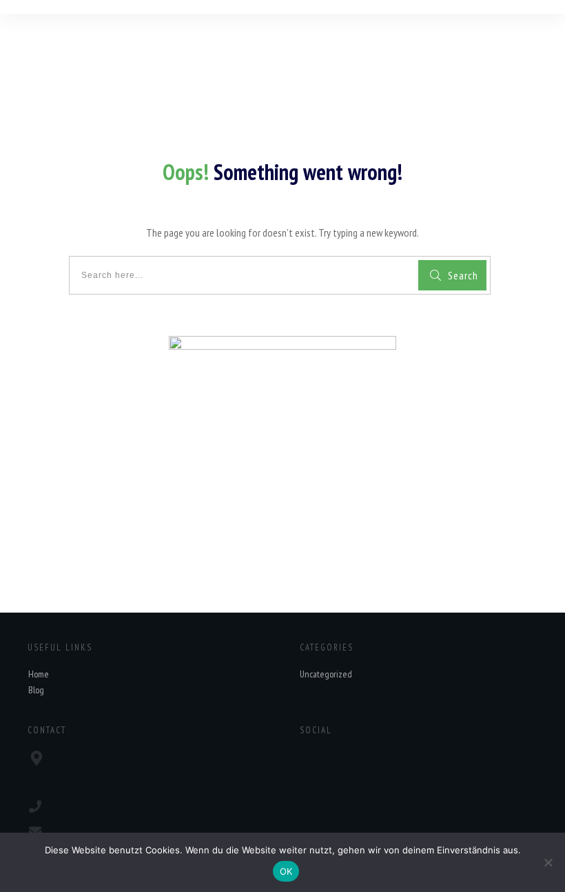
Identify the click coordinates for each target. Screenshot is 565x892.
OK (286, 871)
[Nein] (548, 862)
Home (38, 674)
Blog (36, 690)
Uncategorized (326, 674)
